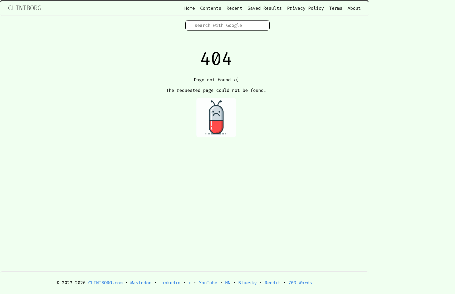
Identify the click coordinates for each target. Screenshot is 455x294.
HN (227, 283)
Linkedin (169, 283)
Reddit (272, 283)
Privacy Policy (305, 8)
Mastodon (140, 283)
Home (189, 8)
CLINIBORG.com (105, 283)
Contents (210, 8)
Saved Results (265, 8)
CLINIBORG (24, 8)
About (354, 8)
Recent (234, 8)
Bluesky (247, 283)
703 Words (300, 283)
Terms (335, 8)
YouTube (208, 283)
